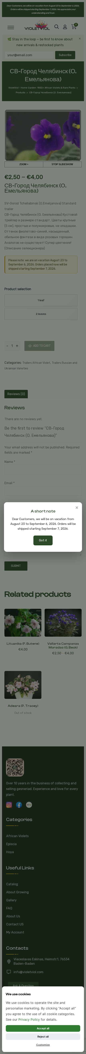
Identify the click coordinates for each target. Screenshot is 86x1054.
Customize (43, 1044)
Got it (43, 540)
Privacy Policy (29, 1019)
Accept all (43, 1028)
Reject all (43, 1036)
